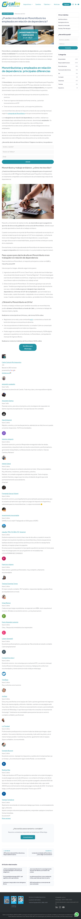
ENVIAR (28, 162)
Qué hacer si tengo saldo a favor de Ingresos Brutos (14, 883)
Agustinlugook (7, 420)
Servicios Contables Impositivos (37, 897)
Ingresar (66, 4)
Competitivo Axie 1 (8, 658)
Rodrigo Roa (6, 770)
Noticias (57, 4)
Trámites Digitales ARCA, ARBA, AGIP (38, 902)
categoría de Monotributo (16, 113)
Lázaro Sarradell (7, 639)
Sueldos (38, 4)
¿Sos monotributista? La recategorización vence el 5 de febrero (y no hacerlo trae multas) (40, 870)
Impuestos (68, 88)
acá (31, 319)
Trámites (47, 4)
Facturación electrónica (68, 70)
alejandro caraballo (8, 384)
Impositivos (27, 4)
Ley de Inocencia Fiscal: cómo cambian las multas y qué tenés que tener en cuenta (40, 877)
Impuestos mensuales (64, 25)
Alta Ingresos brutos (63, 22)
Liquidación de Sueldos (35, 900)
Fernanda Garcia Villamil (10, 493)
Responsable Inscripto (68, 62)
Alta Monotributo (62, 19)
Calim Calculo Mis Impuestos (11, 362)
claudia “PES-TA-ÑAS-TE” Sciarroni (14, 532)
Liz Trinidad (6, 726)
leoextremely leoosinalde (10, 515)
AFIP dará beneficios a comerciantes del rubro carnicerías (40, 883)
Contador (68, 77)
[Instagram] (73, 4)
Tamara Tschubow (8, 800)
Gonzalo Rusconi (7, 751)
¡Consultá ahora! (28, 837)
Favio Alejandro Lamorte (10, 622)
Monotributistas (8, 13)
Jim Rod (4, 696)
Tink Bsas (5, 680)
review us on (6, 373)
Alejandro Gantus (8, 401)
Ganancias (68, 80)
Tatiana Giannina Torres (10, 584)
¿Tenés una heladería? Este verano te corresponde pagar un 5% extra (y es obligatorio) (12, 870)
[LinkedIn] (75, 4)
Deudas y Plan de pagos (64, 28)
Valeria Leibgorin (7, 439)
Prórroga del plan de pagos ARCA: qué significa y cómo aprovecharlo (13, 877)
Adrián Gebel (6, 464)
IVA (68, 73)
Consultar (68, 48)
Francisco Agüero (8, 564)
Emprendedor (68, 59)
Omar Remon (6, 603)
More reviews (6, 818)
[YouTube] (78, 4)
